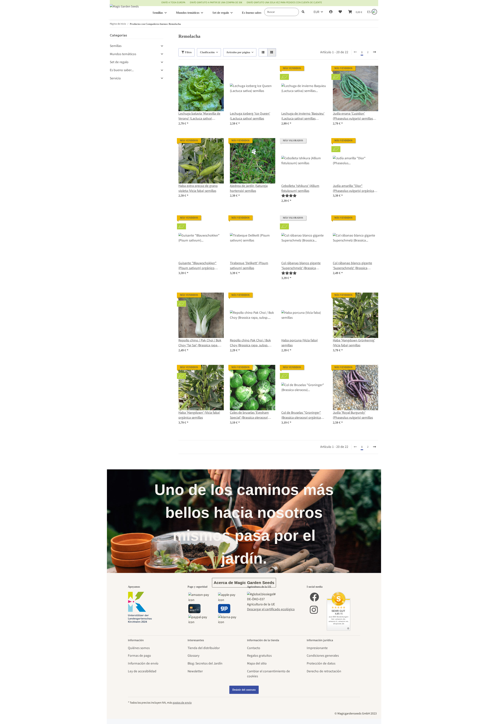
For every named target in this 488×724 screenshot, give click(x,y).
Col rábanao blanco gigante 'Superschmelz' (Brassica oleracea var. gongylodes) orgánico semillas (301, 266)
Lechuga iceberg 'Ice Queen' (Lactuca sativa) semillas (250, 116)
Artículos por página (238, 52)
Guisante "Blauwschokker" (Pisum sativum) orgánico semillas (197, 266)
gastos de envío (182, 703)
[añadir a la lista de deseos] (217, 72)
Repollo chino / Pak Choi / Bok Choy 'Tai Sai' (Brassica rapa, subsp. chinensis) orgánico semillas (199, 343)
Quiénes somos (139, 648)
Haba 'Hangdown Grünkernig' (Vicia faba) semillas (354, 343)
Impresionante (317, 648)
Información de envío (143, 663)
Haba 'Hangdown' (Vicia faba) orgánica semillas (199, 415)
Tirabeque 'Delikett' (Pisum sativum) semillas (249, 265)
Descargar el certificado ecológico (271, 609)
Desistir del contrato (244, 689)
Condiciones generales (323, 655)
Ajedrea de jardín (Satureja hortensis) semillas (249, 188)
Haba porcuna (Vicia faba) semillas (299, 343)
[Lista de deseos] (340, 12)
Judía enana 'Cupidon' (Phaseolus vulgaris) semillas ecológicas (353, 116)
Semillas (115, 45)
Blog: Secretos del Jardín (205, 663)
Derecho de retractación (324, 671)
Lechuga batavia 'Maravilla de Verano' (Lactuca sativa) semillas (199, 116)
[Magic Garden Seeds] (124, 10)
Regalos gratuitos (259, 655)
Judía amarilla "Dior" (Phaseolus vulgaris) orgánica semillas (353, 188)
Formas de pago (139, 655)
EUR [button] (316, 12)
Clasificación (207, 52)
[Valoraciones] (290, 195)
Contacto (253, 648)
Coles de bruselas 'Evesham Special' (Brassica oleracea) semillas (249, 415)
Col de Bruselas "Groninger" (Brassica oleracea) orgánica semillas (301, 415)
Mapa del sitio (257, 663)
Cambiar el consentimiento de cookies (268, 674)
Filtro (188, 52)
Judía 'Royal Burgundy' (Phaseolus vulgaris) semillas (353, 415)
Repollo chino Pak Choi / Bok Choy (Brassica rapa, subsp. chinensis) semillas (250, 343)
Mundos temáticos (123, 54)
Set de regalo (119, 62)
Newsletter (195, 671)
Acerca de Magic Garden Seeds (244, 582)
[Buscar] (303, 12)
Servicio (115, 78)
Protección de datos (321, 663)
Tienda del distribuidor (204, 648)
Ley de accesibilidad (142, 671)
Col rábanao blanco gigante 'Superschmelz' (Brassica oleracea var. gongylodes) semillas (352, 266)
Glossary (193, 655)
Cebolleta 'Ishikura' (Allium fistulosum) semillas (300, 188)
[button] (331, 12)
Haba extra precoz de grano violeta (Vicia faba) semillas (198, 188)
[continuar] (374, 52)
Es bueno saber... (122, 70)
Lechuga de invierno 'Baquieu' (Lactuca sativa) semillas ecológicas (302, 116)
